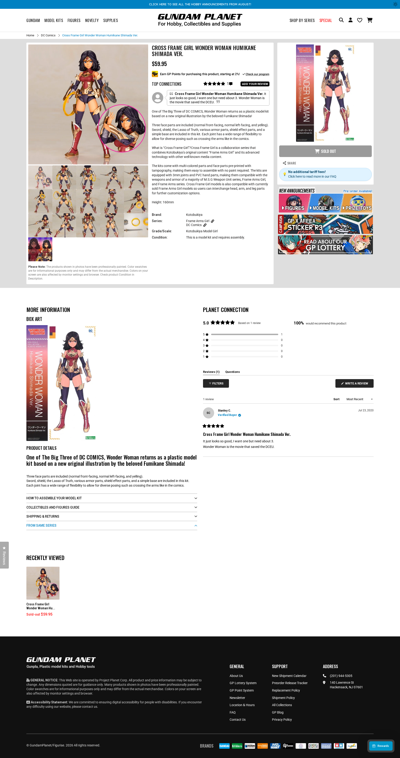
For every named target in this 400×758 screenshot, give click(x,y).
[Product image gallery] (88, 104)
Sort (336, 399)
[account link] (350, 21)
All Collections (282, 705)
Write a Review (357, 384)
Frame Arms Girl (197, 221)
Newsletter (237, 698)
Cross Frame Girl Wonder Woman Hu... (40, 606)
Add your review (255, 84)
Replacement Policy (286, 690)
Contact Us (238, 719)
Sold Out (328, 151)
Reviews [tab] (211, 372)
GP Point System (242, 690)
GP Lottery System (243, 683)
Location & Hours (242, 705)
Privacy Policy (282, 719)
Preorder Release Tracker (290, 683)
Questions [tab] (232, 372)
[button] (370, 20)
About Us (236, 676)
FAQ (233, 712)
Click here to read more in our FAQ (312, 176)
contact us (89, 706)
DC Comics (48, 35)
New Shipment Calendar (289, 676)
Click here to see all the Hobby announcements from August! (200, 4)
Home (30, 35)
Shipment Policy (283, 698)
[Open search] (341, 20)
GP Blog (278, 712)
